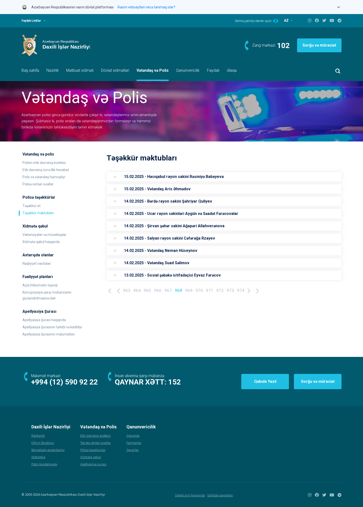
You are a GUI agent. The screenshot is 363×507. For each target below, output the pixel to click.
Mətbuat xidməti (80, 70)
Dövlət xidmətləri (115, 70)
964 (137, 290)
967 (168, 290)
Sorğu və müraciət (319, 45)
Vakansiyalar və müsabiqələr (44, 235)
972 (220, 290)
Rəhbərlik (38, 435)
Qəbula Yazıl (265, 381)
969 (189, 290)
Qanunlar (133, 435)
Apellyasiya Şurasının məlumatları (48, 334)
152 (174, 382)
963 (126, 290)
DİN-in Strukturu (42, 443)
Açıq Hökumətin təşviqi (40, 285)
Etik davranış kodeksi (95, 435)
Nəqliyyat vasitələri (36, 263)
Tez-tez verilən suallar (95, 443)
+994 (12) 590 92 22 (64, 382)
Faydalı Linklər (31, 20)
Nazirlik (52, 70)
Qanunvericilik (188, 70)
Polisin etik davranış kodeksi (44, 163)
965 (147, 290)
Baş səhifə (30, 70)
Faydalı (213, 70)
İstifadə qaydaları (220, 495)
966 (157, 290)
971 (209, 290)
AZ (286, 20)
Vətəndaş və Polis (153, 70)
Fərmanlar (133, 443)
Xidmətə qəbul (90, 457)
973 (230, 290)
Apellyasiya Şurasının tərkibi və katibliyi (52, 327)
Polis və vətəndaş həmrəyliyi (43, 177)
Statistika (38, 457)
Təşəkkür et (31, 206)
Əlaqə (232, 70)
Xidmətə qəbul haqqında (41, 242)
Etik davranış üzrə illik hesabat (45, 170)
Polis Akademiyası (44, 464)
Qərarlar (132, 450)
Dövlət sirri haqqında (190, 495)
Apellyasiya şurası (93, 464)
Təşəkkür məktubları (38, 213)
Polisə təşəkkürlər (93, 450)
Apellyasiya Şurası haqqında (44, 320)
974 (240, 290)
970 (199, 290)
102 (283, 45)
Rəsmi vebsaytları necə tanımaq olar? (146, 7)
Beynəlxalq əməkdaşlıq (47, 450)
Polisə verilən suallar (38, 184)
